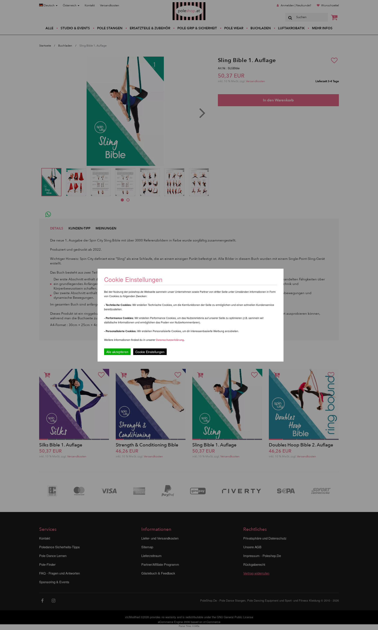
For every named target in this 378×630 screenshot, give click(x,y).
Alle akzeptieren (117, 351)
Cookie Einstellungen (149, 351)
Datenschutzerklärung (170, 340)
